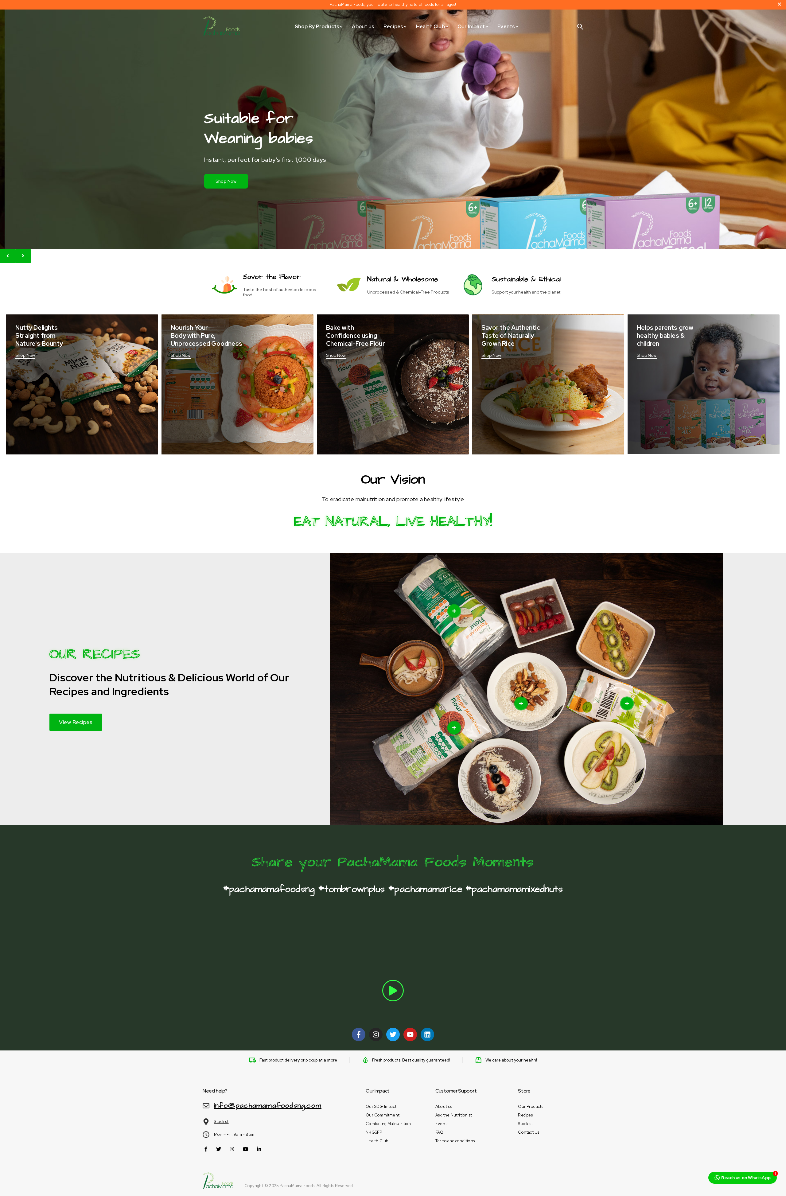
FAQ (439, 1132)
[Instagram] (376, 1034)
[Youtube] (410, 1034)
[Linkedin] (427, 1034)
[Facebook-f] (358, 1034)
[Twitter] (393, 1034)
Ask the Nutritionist (453, 1115)
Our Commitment (382, 1115)
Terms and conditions (455, 1140)
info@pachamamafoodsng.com (267, 1105)
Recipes (525, 1115)
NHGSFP (374, 1132)
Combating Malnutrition (388, 1123)
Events (441, 1123)
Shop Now (226, 181)
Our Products (530, 1106)
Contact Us (528, 1132)
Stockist (221, 1121)
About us (443, 1106)
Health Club (377, 1140)
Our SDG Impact (381, 1106)
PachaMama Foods (297, 1185)
